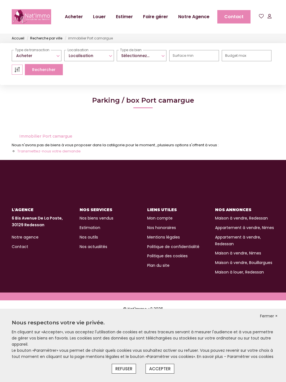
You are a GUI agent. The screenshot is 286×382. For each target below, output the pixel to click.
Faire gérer (155, 16)
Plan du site (158, 265)
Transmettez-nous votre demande (49, 151)
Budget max (235, 55)
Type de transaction (32, 50)
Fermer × (269, 316)
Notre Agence (193, 16)
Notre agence (25, 237)
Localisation (78, 50)
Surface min (183, 55)
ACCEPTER (160, 369)
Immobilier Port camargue (45, 136)
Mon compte (160, 218)
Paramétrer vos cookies (250, 356)
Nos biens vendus (96, 218)
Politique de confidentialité (173, 246)
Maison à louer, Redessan (239, 272)
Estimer (124, 16)
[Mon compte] (269, 16)
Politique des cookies (167, 256)
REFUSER (123, 369)
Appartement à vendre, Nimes (244, 227)
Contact (234, 16)
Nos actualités (93, 246)
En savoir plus (210, 356)
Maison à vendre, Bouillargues (243, 262)
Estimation (90, 227)
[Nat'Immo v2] (31, 17)
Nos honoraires (161, 227)
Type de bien (131, 50)
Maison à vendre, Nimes (238, 253)
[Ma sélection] (261, 16)
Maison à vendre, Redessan (241, 218)
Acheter (74, 16)
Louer (99, 16)
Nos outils (89, 237)
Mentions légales (163, 237)
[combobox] (36, 55)
